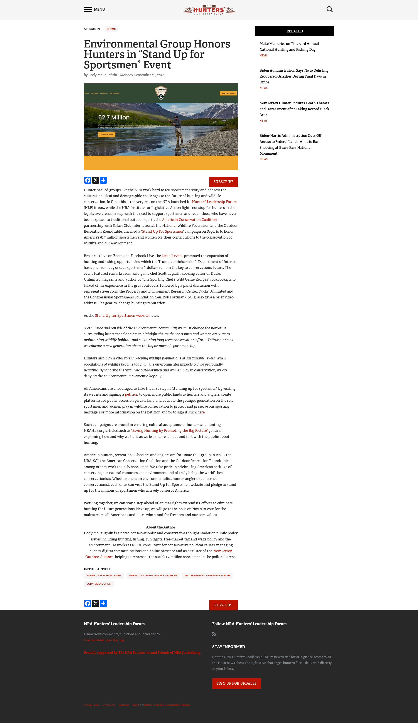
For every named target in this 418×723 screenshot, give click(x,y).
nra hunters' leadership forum (207, 575)
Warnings (124, 704)
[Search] (329, 9)
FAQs (136, 704)
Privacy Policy (91, 704)
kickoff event (172, 256)
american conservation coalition (153, 575)
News (111, 29)
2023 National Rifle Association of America (167, 704)
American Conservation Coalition (189, 219)
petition (131, 394)
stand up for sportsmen (103, 575)
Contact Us (109, 704)
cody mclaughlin (98, 583)
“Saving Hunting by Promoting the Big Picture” (169, 430)
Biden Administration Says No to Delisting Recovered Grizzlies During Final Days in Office (294, 76)
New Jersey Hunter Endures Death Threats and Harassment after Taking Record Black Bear (294, 109)
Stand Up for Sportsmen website (121, 315)
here (201, 412)
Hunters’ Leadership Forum (214, 202)
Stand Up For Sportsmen (162, 231)
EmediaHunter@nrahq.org (104, 640)
